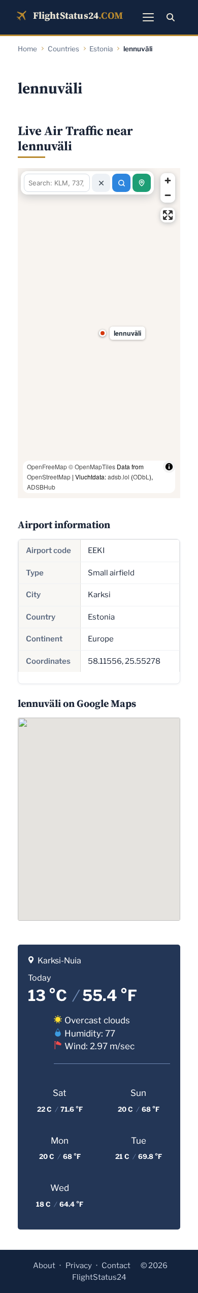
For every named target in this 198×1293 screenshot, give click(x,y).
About (44, 1265)
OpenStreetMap (49, 476)
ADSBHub (41, 486)
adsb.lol (118, 476)
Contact (116, 1265)
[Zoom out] (167, 195)
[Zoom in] (167, 180)
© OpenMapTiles (92, 466)
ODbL (141, 476)
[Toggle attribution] (169, 467)
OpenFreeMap (47, 466)
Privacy (78, 1265)
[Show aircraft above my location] (142, 183)
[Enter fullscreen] (167, 215)
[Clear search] (101, 183)
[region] (99, 333)
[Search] (170, 17)
